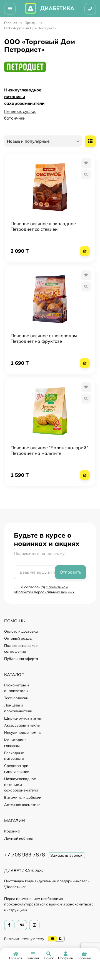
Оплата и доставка (21, 631)
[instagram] (34, 925)
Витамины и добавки (22, 797)
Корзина (12, 831)
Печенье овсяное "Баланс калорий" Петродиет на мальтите (49, 450)
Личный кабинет (19, 838)
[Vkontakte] (22, 925)
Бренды (31, 23)
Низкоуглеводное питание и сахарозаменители (24, 96)
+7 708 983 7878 (24, 854)
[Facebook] (9, 925)
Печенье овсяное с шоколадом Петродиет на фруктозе (44, 338)
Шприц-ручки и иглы (23, 718)
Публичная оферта (21, 658)
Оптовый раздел (19, 638)
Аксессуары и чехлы (22, 725)
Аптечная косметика (22, 804)
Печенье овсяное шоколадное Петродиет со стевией (43, 226)
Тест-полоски (16, 698)
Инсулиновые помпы (22, 732)
